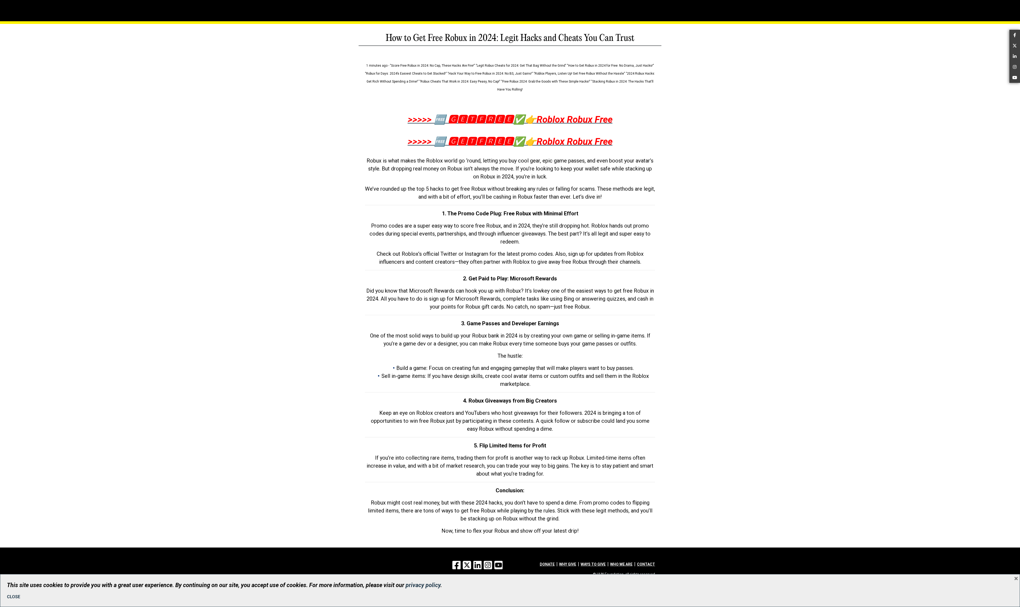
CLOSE (13, 596)
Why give (567, 564)
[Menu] (380, 9)
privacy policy (423, 585)
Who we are (621, 564)
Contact (646, 564)
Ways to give (593, 564)
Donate (547, 564)
